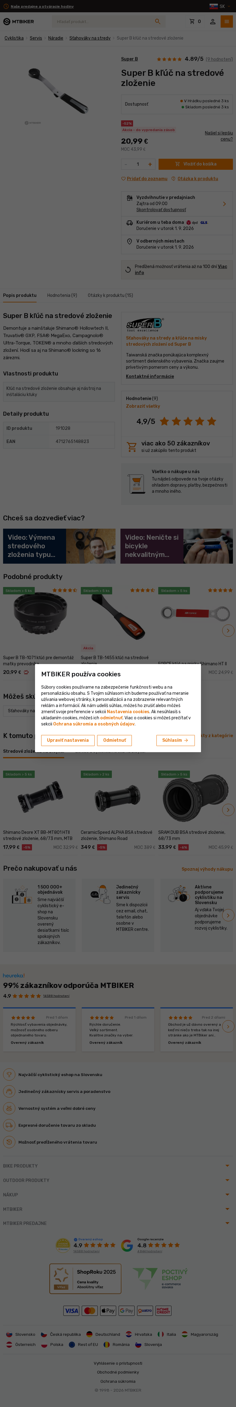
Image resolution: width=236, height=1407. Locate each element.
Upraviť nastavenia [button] (68, 740)
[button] (111, 718)
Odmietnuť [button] (114, 740)
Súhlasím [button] (175, 740)
